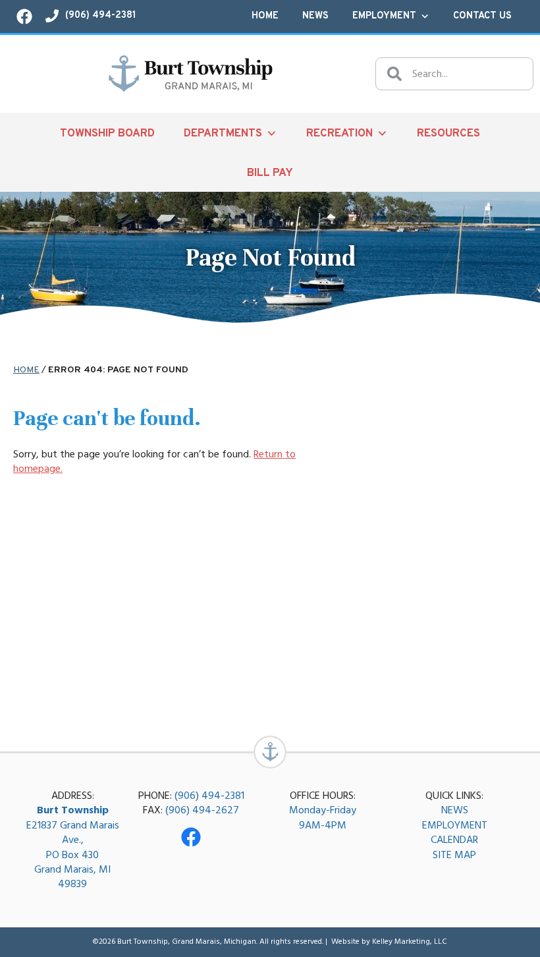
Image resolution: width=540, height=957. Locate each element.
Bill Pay (270, 173)
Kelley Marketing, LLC (409, 941)
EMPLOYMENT (454, 825)
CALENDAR (454, 839)
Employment (384, 16)
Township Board (107, 133)
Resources (448, 133)
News (315, 16)
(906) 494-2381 (209, 795)
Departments (223, 133)
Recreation (339, 133)
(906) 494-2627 (202, 810)
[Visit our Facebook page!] (24, 16)
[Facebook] (191, 837)
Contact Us (482, 16)
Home (265, 16)
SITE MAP (454, 854)
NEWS (454, 810)
